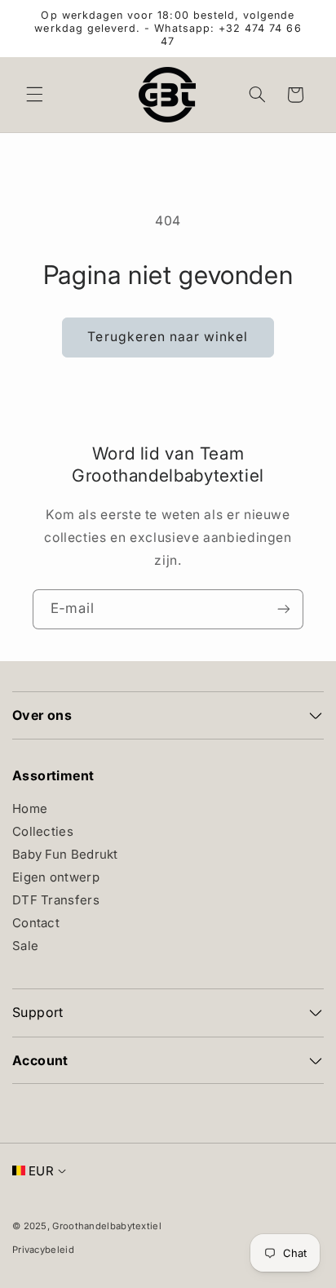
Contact (36, 922)
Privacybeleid (43, 1249)
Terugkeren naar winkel (167, 336)
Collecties (42, 831)
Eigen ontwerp (55, 877)
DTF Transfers (55, 900)
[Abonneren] (284, 609)
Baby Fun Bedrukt (65, 854)
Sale (25, 945)
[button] (34, 94)
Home (29, 808)
